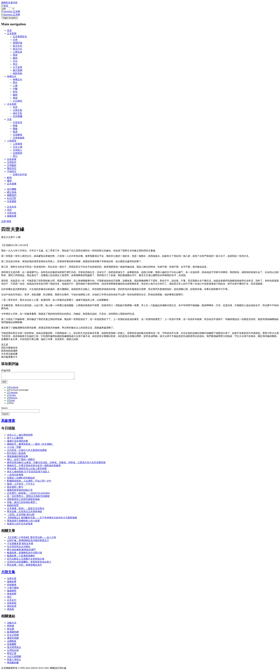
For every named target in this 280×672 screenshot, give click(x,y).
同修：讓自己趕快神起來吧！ (22, 502)
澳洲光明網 (13, 638)
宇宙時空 (11, 171)
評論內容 (5, 370)
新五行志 (17, 49)
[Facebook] (12, 387)
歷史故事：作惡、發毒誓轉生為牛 (24, 565)
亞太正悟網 (13, 635)
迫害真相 (11, 603)
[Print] (10, 403)
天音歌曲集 (18, 138)
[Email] (11, 400)
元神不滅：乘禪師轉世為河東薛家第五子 (28, 540)
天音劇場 (17, 134)
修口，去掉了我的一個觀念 (21, 459)
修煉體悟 (11, 591)
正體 (3, 221)
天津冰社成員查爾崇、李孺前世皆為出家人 (29, 562)
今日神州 (17, 101)
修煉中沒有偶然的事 (17, 441)
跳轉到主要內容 (9, 2)
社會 (15, 39)
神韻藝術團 (13, 662)
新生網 (10, 629)
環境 (15, 55)
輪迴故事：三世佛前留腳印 (21, 555)
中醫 (15, 88)
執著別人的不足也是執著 (20, 524)
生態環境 (17, 153)
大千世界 (17, 67)
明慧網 (10, 626)
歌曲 (15, 125)
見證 (15, 107)
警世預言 (11, 168)
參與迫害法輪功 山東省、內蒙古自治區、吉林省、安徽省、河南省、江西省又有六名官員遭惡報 (56, 462)
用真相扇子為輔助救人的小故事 (23, 520)
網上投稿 (11, 192)
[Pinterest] (12, 398)
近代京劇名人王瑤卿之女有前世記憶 (25, 559)
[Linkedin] (12, 392)
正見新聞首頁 (20, 36)
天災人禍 (17, 147)
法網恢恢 (11, 641)
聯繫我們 (11, 195)
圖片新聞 (17, 70)
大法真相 (11, 104)
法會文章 (11, 578)
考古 (15, 64)
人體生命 (17, 52)
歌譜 (15, 131)
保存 (4, 382)
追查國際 (11, 644)
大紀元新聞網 (14, 656)
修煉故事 (11, 216)
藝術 (15, 58)
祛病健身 (11, 584)
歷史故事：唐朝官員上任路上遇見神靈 (27, 468)
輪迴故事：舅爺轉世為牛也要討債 (24, 552)
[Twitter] (11, 395)
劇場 (9, 177)
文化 (15, 61)
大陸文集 (17, 110)
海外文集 (17, 113)
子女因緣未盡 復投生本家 (20, 543)
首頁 (9, 30)
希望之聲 (11, 653)
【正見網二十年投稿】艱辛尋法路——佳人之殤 (31, 537)
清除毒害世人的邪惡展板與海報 (23, 499)
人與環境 (11, 141)
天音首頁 (17, 122)
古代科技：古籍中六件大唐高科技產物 (27, 450)
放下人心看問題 (15, 438)
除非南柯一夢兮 (15, 487)
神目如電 (11, 606)
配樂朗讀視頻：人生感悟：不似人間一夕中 (29, 481)
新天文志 (17, 46)
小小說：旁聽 (14, 447)
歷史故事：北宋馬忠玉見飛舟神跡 (24, 511)
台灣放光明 (13, 650)
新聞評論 (17, 42)
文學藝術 (11, 165)
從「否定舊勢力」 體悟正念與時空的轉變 (28, 496)
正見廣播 (11, 183)
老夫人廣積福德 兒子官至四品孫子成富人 (28, 471)
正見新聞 (11, 33)
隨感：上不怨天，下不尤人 (21, 484)
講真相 (10, 609)
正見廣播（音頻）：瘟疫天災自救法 (25, 508)
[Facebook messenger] (18, 390)
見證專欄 (17, 116)
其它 (15, 156)
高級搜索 (8, 421)
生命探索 (11, 159)
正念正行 (11, 600)
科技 (15, 92)
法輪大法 (11, 622)
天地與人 (17, 150)
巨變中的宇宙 (20, 174)
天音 (9, 119)
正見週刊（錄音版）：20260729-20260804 (28, 493)
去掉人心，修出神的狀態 (20, 435)
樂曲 (15, 128)
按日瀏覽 (11, 189)
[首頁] (4, 5)
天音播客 (11, 201)
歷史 (15, 82)
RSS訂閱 (11, 198)
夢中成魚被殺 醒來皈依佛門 (21, 549)
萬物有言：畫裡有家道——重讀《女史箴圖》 (30, 444)
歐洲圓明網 (13, 632)
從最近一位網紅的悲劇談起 (21, 478)
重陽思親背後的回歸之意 (20, 490)
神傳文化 (11, 76)
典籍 (15, 98)
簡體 (8, 221)
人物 (15, 85)
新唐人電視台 (14, 659)
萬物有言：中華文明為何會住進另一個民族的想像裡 (34, 465)
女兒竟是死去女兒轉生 (18, 546)
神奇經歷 (11, 594)
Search (4, 408)
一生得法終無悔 (15, 474)
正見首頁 (11, 207)
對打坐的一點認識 (16, 453)
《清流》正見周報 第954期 (20, 514)
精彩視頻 (17, 73)
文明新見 (11, 162)
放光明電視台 (14, 647)
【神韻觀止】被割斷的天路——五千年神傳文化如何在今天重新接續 (42, 517)
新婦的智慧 (13, 505)
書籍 (9, 180)
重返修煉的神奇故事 (17, 456)
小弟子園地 (13, 587)
